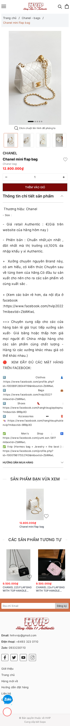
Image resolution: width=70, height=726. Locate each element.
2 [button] (35, 121)
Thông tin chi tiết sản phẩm (28, 196)
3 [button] (37, 121)
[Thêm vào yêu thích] (65, 159)
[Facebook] (4, 657)
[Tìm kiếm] (60, 6)
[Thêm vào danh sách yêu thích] (46, 516)
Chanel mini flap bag (31, 526)
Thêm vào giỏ (35, 187)
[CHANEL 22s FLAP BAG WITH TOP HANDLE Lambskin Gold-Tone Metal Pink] (51, 565)
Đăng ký (62, 605)
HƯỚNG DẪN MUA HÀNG (18, 462)
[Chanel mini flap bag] (11, 140)
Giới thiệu (7, 668)
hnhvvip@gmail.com (23, 635)
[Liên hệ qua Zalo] (8, 699)
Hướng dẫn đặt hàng (15, 687)
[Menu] (3, 6)
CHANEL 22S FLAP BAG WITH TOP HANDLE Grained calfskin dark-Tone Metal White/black (17, 589)
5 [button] (41, 121)
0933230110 (17, 647)
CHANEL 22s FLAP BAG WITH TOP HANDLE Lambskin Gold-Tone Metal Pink (50, 589)
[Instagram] (32, 657)
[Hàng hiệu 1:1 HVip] (35, 6)
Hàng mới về (9, 681)
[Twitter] (14, 657)
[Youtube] (23, 657)
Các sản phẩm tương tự (35, 539)
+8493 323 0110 (27, 641)
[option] (35, 78)
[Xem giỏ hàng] (67, 6)
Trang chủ (8, 674)
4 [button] (39, 121)
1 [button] (31, 121)
